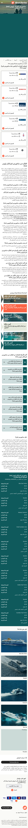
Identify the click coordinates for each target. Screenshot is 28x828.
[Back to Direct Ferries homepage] (19, 2)
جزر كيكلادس (8, 60)
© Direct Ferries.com (23, 817)
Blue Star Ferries (23, 213)
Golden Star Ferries (18, 216)
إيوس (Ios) (24, 61)
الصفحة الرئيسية (23, 60)
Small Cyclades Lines (21, 218)
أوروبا (15, 60)
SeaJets (11, 215)
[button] (14, 362)
